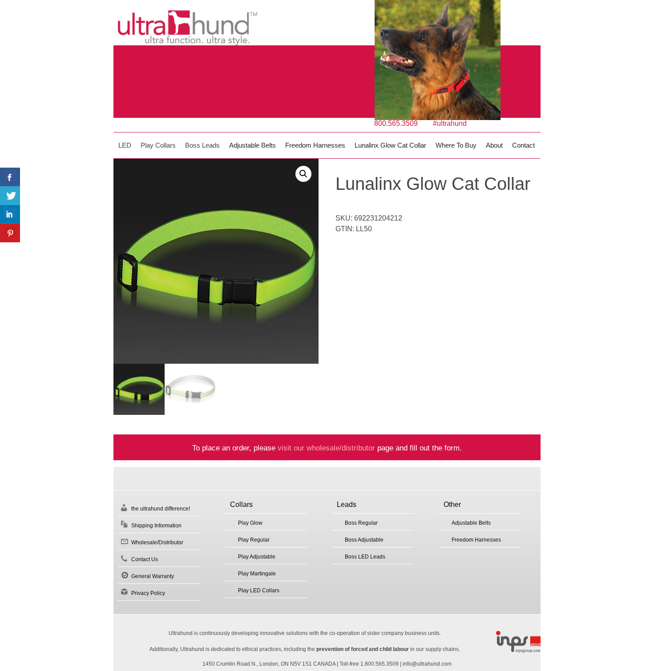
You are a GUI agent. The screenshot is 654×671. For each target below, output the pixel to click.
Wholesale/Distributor (157, 542)
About (494, 145)
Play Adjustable (256, 557)
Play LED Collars (258, 590)
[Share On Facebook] (10, 177)
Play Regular (254, 540)
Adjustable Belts (252, 145)
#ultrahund (450, 123)
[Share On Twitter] (10, 195)
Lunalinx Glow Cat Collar (390, 145)
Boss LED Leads (365, 557)
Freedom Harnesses (315, 145)
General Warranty (152, 576)
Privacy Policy (148, 593)
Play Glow (250, 523)
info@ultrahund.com (427, 664)
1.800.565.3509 (379, 664)
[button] (303, 174)
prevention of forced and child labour (362, 649)
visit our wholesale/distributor (326, 447)
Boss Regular (361, 523)
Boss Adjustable (364, 540)
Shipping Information (156, 525)
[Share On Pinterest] (10, 233)
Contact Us (144, 559)
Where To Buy (456, 145)
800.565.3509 (396, 123)
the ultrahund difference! (160, 509)
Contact (523, 145)
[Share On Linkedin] (10, 214)
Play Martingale (257, 574)
